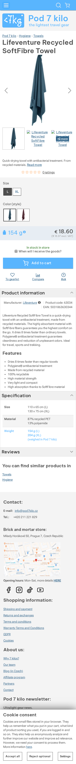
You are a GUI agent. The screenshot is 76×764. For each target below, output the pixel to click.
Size (6, 183)
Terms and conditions (17, 621)
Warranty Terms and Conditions (23, 628)
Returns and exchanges (18, 615)
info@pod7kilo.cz (26, 510)
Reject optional (39, 756)
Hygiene (7, 479)
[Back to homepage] (38, 20)
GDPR (7, 634)
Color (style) (12, 204)
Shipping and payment (17, 609)
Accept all (12, 756)
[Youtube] (8, 588)
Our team (9, 664)
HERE (57, 580)
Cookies (8, 640)
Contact (8, 690)
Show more (25, 232)
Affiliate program (14, 677)
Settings (65, 756)
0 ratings (48, 172)
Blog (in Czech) (13, 671)
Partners (8, 683)
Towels (6, 474)
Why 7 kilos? (11, 658)
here (29, 746)
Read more (34, 165)
